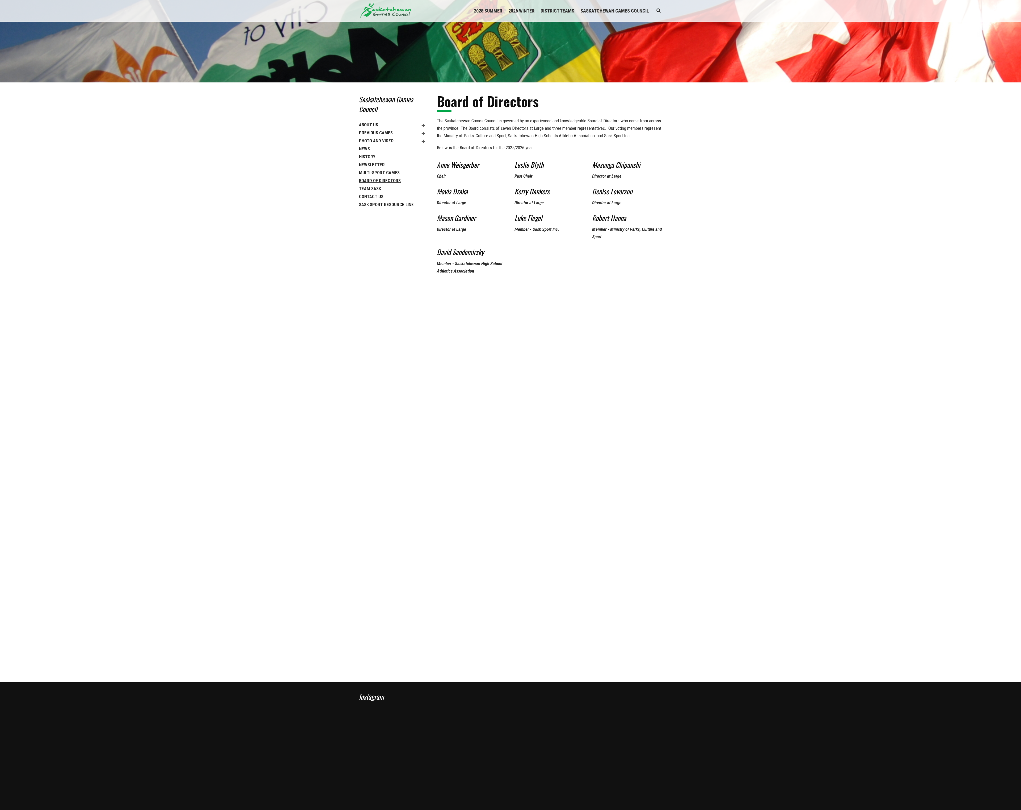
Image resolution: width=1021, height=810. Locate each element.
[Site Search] (658, 10)
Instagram (371, 696)
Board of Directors (380, 180)
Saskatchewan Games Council (614, 11)
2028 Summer (488, 11)
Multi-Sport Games (379, 172)
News (364, 148)
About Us (368, 124)
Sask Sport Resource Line (386, 204)
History (367, 156)
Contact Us (371, 196)
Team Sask (370, 188)
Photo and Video (376, 140)
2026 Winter (521, 11)
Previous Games (376, 132)
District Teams (557, 11)
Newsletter (372, 164)
